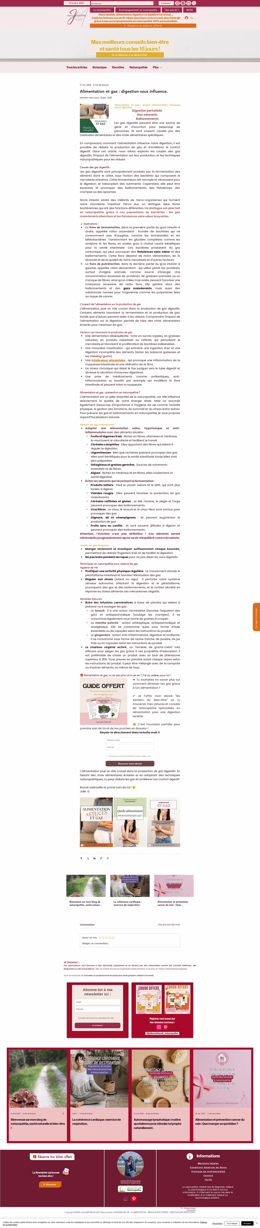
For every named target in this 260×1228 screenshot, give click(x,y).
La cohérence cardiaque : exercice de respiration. (128, 903)
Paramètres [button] (217, 1223)
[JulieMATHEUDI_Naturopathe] (183, 3)
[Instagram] (159, 1027)
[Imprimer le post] (107, 858)
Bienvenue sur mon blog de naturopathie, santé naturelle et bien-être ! (86, 903)
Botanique (100, 67)
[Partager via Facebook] (81, 858)
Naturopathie (138, 67)
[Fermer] (256, 1223)
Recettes (118, 67)
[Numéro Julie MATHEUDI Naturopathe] (194, 3)
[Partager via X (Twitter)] (88, 858)
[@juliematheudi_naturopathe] (177, 3)
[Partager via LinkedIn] (94, 858)
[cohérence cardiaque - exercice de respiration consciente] (130, 886)
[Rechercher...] (155, 3)
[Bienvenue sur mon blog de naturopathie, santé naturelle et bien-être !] (86, 886)
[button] (138, 10)
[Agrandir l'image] (109, 801)
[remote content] (130, 751)
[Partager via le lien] (101, 858)
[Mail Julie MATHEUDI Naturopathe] (188, 3)
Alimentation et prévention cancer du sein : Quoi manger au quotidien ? (172, 903)
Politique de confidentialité (208, 1171)
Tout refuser (232, 1223)
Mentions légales (208, 1163)
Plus (156, 67)
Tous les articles (76, 67)
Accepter (247, 1223)
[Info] (190, 1156)
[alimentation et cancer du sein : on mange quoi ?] (174, 886)
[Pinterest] (165, 1027)
